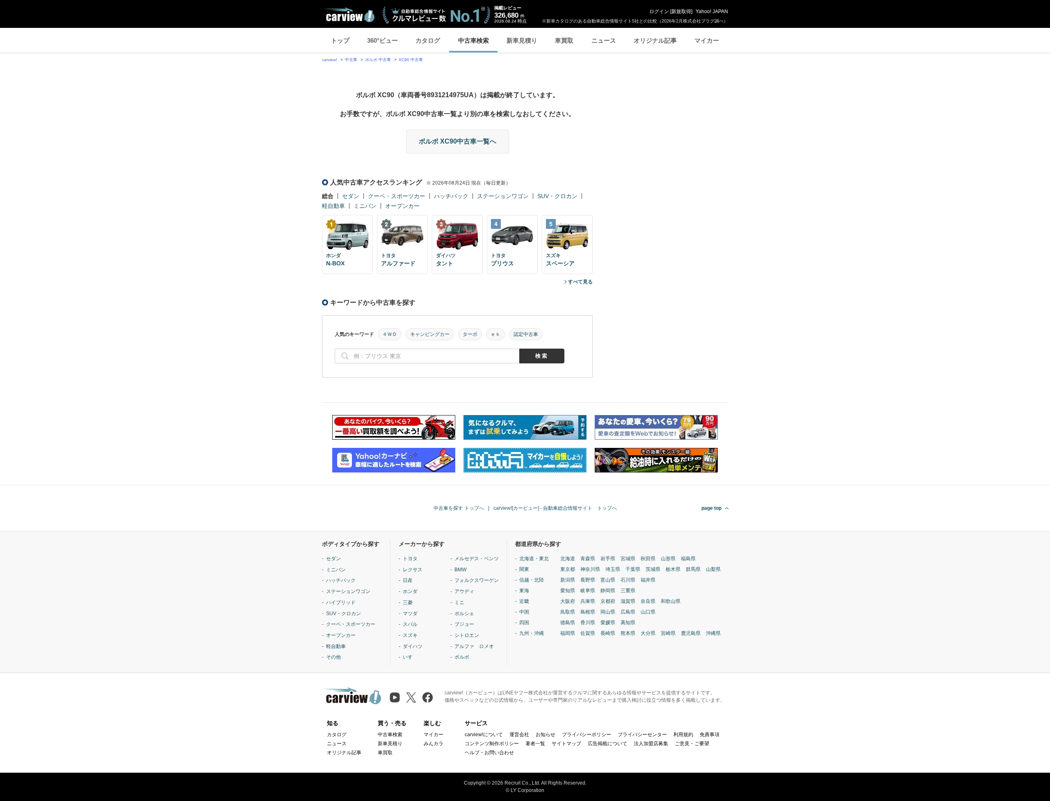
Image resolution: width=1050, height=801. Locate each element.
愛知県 (567, 590)
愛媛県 (607, 622)
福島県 (688, 558)
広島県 (628, 612)
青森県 (587, 558)
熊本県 (628, 633)
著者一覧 (535, 743)
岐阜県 (587, 590)
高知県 (628, 622)
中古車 (351, 59)
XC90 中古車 (411, 59)
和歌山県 (670, 601)
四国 (524, 622)
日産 (408, 580)
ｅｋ (495, 334)
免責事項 (709, 734)
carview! (329, 59)
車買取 (564, 40)
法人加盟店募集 (651, 743)
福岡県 (567, 633)
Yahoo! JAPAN (712, 11)
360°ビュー (382, 40)
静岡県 (607, 590)
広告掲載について (607, 743)
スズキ (410, 635)
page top (711, 508)
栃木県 (673, 569)
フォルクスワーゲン (476, 580)
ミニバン (365, 206)
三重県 (628, 590)
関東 (524, 569)
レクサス (412, 570)
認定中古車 (526, 334)
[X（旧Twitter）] (411, 697)
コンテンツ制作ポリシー (492, 743)
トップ (340, 40)
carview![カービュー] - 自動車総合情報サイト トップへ (555, 508)
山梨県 (713, 569)
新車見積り (522, 40)
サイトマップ (566, 743)
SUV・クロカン (557, 196)
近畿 (524, 601)
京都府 (607, 601)
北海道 (567, 558)
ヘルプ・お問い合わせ (489, 752)
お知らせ (545, 734)
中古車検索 (473, 40)
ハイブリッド (341, 602)
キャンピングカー (430, 334)
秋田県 (648, 558)
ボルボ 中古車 (378, 59)
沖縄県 (713, 633)
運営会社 (519, 734)
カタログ (427, 40)
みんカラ (433, 743)
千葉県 (632, 569)
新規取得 (681, 11)
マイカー (706, 40)
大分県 (648, 633)
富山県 (607, 580)
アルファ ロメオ (474, 646)
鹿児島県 (691, 633)
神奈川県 (590, 569)
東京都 (567, 569)
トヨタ (410, 558)
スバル (410, 624)
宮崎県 (668, 633)
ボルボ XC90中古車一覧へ (457, 141)
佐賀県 (587, 633)
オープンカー (402, 206)
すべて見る (580, 282)
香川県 (587, 622)
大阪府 (567, 601)
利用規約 (683, 734)
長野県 (587, 580)
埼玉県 (612, 569)
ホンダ (410, 591)
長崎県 (607, 633)
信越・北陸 (531, 580)
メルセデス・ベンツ (476, 558)
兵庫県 (587, 601)
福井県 (648, 580)
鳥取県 (567, 612)
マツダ (410, 613)
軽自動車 (333, 206)
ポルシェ (464, 613)
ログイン (659, 11)
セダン (350, 196)
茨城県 (653, 569)
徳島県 (567, 622)
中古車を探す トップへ (459, 508)
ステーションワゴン (503, 196)
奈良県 (648, 601)
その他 (333, 657)
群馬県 (693, 569)
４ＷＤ (389, 334)
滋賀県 (628, 601)
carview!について (484, 734)
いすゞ (410, 657)
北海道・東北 (534, 558)
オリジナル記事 (655, 40)
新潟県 (567, 580)
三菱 (408, 602)
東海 (524, 590)
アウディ (464, 591)
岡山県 (607, 612)
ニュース (603, 40)
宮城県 (628, 558)
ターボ (470, 334)
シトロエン (466, 635)
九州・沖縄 (531, 633)
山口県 (648, 612)
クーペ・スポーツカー (396, 196)
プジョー (464, 624)
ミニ (459, 602)
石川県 (628, 580)
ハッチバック (451, 196)
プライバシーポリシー (586, 734)
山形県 (668, 558)
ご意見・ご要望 (692, 743)
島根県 (587, 612)
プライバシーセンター (642, 734)
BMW (460, 570)
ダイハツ (412, 646)
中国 (524, 612)
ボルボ (461, 657)
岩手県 (607, 558)
